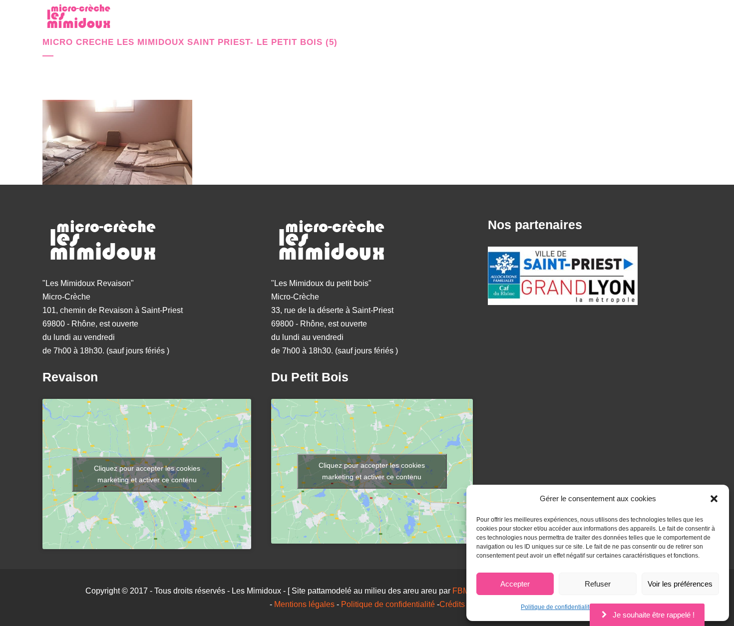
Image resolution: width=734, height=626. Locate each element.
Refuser (598, 584)
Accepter (515, 584)
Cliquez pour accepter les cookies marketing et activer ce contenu (147, 474)
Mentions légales (304, 604)
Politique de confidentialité (557, 607)
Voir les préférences (680, 584)
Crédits (452, 604)
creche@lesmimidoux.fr (629, 20)
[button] (714, 499)
